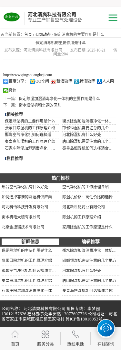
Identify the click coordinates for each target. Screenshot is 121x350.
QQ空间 (42, 81)
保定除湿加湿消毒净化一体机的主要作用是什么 (59, 99)
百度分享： (18, 81)
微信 (12, 90)
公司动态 (43, 34)
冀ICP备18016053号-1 (86, 319)
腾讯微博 (87, 81)
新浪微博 (64, 81)
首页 (28, 34)
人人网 (108, 81)
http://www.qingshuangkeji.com (27, 75)
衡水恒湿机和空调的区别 (40, 105)
